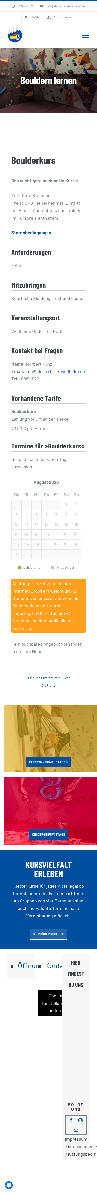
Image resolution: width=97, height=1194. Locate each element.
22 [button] (66, 534)
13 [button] (46, 524)
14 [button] (56, 524)
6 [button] (46, 514)
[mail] (76, 1129)
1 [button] (66, 504)
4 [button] (26, 514)
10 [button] (17, 524)
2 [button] (76, 504)
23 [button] (76, 534)
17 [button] (16, 534)
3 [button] (16, 514)
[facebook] (71, 1120)
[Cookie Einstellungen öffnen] (9, 1187)
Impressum (76, 1139)
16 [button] (76, 524)
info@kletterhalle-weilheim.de (55, 371)
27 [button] (46, 544)
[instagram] (80, 1120)
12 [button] (37, 524)
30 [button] (76, 544)
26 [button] (36, 544)
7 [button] (56, 514)
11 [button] (26, 524)
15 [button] (66, 524)
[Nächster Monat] (71, 482)
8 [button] (66, 514)
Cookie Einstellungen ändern (55, 1003)
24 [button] (16, 544)
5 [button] (36, 514)
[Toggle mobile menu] (85, 35)
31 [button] (16, 554)
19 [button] (36, 534)
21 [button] (56, 534)
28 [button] (56, 544)
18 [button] (26, 534)
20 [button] (46, 534)
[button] (16, 505)
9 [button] (76, 514)
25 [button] (26, 544)
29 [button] (66, 544)
